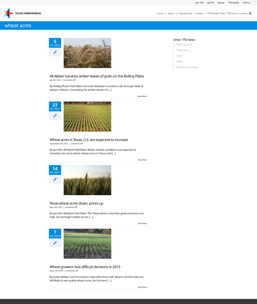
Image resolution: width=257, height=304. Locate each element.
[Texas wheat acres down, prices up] (87, 180)
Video (179, 55)
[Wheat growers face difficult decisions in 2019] (87, 244)
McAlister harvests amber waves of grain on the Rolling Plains (97, 76)
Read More (142, 96)
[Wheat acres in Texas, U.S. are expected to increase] (87, 117)
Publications (183, 50)
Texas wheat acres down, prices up (76, 203)
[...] (109, 89)
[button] (250, 13)
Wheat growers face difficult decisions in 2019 (85, 266)
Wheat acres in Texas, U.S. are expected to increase (89, 139)
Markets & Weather (187, 67)
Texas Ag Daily (184, 44)
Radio (179, 61)
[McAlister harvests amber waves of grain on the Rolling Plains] (87, 53)
